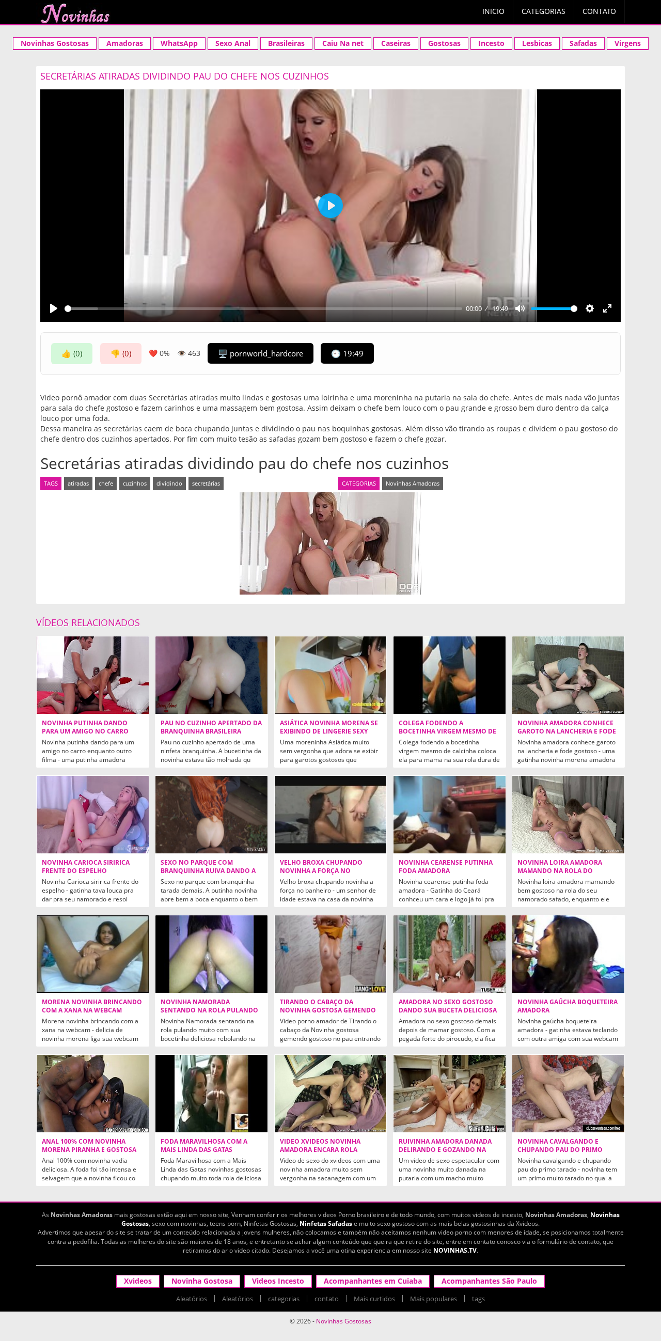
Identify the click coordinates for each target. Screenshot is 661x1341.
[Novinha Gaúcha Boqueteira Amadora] (568, 954)
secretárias (206, 483)
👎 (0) (121, 353)
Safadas (583, 43)
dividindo (169, 483)
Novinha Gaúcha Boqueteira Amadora (567, 1006)
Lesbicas (537, 43)
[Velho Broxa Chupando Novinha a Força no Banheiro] (331, 814)
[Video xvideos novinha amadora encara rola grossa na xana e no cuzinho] (331, 1093)
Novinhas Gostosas (55, 43)
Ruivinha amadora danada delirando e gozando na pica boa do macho (445, 1149)
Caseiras (396, 43)
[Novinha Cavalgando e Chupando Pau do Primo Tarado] (568, 1093)
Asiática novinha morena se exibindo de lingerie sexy (329, 727)
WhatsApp (179, 43)
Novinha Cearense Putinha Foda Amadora (446, 867)
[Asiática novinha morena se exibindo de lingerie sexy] (331, 675)
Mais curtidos (374, 1298)
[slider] (263, 309)
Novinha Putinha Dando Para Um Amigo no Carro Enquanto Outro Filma (85, 731)
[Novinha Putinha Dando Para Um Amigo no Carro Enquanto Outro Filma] (93, 675)
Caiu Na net (343, 43)
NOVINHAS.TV (455, 1250)
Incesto (491, 43)
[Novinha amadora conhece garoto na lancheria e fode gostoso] (568, 675)
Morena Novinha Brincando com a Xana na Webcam (92, 1006)
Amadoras (124, 43)
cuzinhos (135, 483)
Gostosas (444, 43)
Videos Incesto (278, 1281)
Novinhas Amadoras (412, 483)
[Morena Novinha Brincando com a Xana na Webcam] (93, 954)
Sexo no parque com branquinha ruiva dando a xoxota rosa (208, 871)
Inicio (493, 11)
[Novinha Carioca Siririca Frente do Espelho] (93, 814)
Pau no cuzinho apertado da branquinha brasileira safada (211, 731)
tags (478, 1298)
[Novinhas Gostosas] (75, 13)
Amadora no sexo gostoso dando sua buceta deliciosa (448, 1006)
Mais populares (433, 1298)
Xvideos (138, 1281)
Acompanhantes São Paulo (489, 1281)
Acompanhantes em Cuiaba (373, 1281)
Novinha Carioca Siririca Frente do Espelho (86, 867)
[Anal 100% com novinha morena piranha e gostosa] (93, 1093)
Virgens (628, 43)
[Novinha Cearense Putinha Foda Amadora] (450, 814)
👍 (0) (71, 353)
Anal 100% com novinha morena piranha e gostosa (89, 1145)
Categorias (543, 11)
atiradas (78, 483)
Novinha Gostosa (201, 1281)
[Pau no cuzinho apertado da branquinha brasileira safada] (211, 675)
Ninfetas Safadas (326, 1223)
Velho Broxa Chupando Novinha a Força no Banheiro (321, 871)
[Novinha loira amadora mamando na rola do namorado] (568, 814)
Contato (599, 11)
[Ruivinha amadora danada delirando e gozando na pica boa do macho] (450, 1093)
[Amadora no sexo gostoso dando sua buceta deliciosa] (450, 954)
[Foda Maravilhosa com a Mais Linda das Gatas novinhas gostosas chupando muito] (211, 1093)
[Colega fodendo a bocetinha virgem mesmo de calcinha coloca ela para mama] (450, 675)
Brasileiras (286, 43)
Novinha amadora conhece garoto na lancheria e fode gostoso (566, 731)
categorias (284, 1298)
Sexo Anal (232, 43)
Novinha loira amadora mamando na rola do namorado (559, 871)
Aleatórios (191, 1298)
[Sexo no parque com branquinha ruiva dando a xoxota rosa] (211, 814)
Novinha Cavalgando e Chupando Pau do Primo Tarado (560, 1149)
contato (326, 1298)
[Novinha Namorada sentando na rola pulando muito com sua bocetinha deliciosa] (211, 954)
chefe (106, 483)
